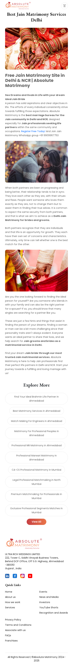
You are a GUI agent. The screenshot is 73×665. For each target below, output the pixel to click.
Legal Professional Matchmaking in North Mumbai (37, 482)
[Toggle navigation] (64, 5)
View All (36, 521)
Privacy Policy (13, 619)
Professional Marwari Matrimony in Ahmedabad (36, 457)
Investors (44, 602)
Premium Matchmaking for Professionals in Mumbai (36, 496)
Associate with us (15, 630)
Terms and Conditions (18, 625)
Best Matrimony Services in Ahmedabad (36, 411)
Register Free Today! (33, 131)
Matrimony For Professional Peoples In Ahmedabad (36, 433)
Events (43, 591)
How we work (12, 602)
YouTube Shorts (48, 607)
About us (10, 597)
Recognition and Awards (53, 612)
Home (8, 591)
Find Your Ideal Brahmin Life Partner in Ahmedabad (36, 398)
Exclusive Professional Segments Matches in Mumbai (37, 510)
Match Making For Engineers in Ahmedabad (36, 421)
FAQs (8, 635)
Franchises (11, 640)
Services (10, 607)
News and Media (49, 597)
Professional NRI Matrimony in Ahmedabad (37, 445)
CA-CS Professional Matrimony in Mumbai (36, 469)
